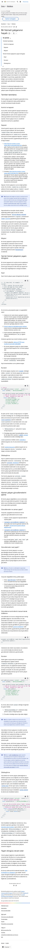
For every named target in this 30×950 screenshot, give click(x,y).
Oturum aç (25, 1)
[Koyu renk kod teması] (25, 281)
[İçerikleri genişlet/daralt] (10, 38)
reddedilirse (22, 440)
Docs (3, 6)
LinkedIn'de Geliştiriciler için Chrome (9, 934)
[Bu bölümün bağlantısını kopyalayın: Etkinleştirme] (11, 455)
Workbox (10, 6)
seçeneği (5, 218)
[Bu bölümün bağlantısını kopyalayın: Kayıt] (6, 273)
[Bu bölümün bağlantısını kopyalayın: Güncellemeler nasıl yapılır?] (20, 547)
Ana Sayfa (3, 24)
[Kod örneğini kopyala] (28, 281)
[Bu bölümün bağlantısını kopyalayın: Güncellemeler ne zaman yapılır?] (24, 509)
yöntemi (23, 435)
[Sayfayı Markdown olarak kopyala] (14, 33)
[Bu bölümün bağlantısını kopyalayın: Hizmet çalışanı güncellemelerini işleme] (7, 495)
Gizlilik (7, 943)
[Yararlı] (14, 27)
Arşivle (2, 921)
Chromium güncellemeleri (7, 917)
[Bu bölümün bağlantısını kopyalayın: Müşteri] (7, 238)
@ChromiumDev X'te (6, 930)
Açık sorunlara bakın (5, 910)
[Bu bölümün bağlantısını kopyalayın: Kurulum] (8, 368)
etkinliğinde (13, 463)
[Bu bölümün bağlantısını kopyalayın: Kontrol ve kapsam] (15, 107)
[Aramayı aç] (17, 2)
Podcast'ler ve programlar (7, 924)
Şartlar (2, 943)
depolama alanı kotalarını (7, 827)
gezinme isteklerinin (18, 627)
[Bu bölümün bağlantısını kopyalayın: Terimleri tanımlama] (17, 95)
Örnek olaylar (4, 919)
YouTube (3, 932)
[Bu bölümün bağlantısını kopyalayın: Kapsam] (8, 125)
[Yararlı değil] (16, 27)
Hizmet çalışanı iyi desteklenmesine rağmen (15, 326)
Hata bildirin (4, 908)
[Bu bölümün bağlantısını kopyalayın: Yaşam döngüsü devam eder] (25, 851)
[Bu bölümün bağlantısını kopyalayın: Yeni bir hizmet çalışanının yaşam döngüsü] (9, 258)
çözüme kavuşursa (10, 447)
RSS (2, 937)
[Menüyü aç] (2, 1)
